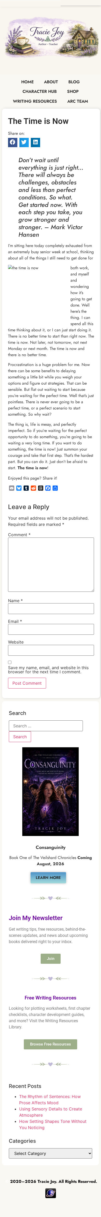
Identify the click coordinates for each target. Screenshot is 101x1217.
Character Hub (40, 91)
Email (15, 621)
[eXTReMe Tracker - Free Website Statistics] (50, 1197)
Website (16, 642)
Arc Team (77, 101)
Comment (19, 535)
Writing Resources (35, 101)
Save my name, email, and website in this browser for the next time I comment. (48, 670)
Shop (73, 91)
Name (15, 601)
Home (27, 82)
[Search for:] (46, 725)
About (51, 82)
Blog (74, 82)
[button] (12, 142)
